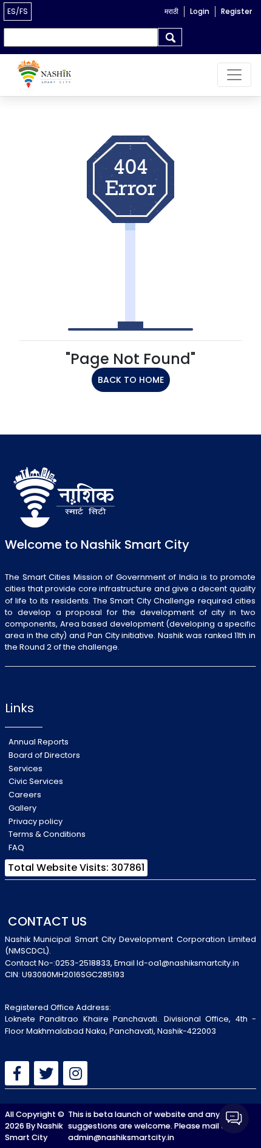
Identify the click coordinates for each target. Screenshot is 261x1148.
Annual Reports (38, 742)
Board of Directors (44, 755)
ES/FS (17, 11)
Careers (24, 794)
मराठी (171, 11)
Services (25, 768)
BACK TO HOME (131, 380)
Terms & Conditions (47, 834)
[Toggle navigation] (234, 75)
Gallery (22, 808)
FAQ (16, 847)
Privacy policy (35, 821)
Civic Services (35, 781)
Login (199, 11)
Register (236, 11)
